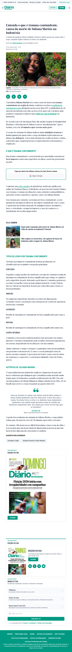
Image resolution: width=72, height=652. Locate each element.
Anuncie (10, 634)
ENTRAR (52, 8)
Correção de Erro (54, 638)
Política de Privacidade (45, 623)
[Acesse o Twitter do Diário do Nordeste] (39, 566)
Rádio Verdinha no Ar (10, 2)
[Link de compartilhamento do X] (19, 97)
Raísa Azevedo (17, 43)
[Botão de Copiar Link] (25, 97)
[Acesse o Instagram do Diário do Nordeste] (30, 566)
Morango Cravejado (35, 2)
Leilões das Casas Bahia (49, 2)
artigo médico (24, 186)
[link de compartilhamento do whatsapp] (8, 97)
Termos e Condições (29, 623)
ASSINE (61, 8)
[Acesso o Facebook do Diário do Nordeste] (34, 566)
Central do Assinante (45, 634)
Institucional (60, 634)
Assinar (12, 518)
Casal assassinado (23, 2)
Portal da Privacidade (38, 638)
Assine (32, 634)
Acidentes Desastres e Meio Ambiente (34, 441)
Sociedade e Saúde (13, 441)
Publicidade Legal (64, 2)
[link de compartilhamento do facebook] (14, 97)
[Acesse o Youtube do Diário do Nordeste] (43, 566)
